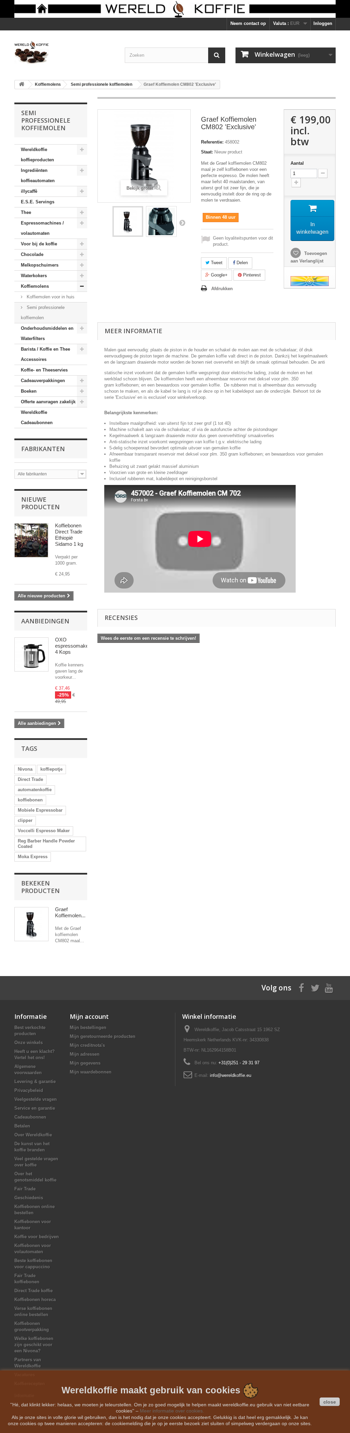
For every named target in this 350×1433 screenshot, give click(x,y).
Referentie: (212, 142)
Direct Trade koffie (33, 1290)
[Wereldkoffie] (64, 53)
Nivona (25, 769)
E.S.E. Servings (37, 201)
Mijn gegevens (85, 1063)
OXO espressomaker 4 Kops (72, 646)
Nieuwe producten (40, 503)
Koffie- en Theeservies (44, 370)
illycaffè (29, 191)
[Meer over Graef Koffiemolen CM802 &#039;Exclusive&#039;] (31, 924)
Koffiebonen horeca (35, 1299)
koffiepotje (51, 769)
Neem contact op (248, 23)
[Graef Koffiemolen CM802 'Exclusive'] (128, 221)
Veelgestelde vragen (35, 1099)
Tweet (216, 262)
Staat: (207, 151)
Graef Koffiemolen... (70, 912)
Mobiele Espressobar (40, 810)
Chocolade (32, 254)
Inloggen (322, 23)
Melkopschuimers (39, 265)
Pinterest (251, 275)
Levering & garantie (35, 1081)
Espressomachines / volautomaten (42, 228)
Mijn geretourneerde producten (102, 1036)
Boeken (29, 391)
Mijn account (89, 1016)
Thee (26, 212)
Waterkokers (34, 275)
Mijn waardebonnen (90, 1071)
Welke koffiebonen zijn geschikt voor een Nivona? (33, 1344)
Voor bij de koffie (39, 243)
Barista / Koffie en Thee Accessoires (45, 354)
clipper (25, 820)
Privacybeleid (28, 1090)
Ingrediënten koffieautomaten (38, 175)
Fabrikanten (43, 449)
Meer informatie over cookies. (172, 1411)
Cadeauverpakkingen (43, 380)
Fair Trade (25, 1188)
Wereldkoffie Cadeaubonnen (37, 417)
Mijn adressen (84, 1054)
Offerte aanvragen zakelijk (48, 401)
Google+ (219, 275)
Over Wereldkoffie (33, 1134)
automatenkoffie (35, 789)
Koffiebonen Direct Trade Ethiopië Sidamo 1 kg (69, 535)
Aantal (297, 163)
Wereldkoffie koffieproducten (37, 154)
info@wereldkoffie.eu (230, 1075)
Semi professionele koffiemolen (43, 312)
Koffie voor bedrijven (36, 1236)
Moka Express (33, 856)
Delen (241, 262)
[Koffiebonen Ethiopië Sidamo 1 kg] (31, 540)
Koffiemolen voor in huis (50, 296)
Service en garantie (34, 1108)
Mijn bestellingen (88, 1027)
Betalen (22, 1125)
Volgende (182, 222)
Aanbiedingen (45, 621)
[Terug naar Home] (21, 84)
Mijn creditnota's (87, 1045)
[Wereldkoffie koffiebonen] (175, 9)
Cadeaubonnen (30, 1117)
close (329, 1402)
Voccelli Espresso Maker (44, 830)
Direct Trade (30, 779)
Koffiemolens (35, 286)
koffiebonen (30, 799)
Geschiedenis (28, 1197)
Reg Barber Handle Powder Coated (46, 843)
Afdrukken (222, 288)
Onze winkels (28, 1042)
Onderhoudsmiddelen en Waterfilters (47, 333)
